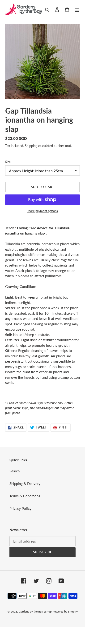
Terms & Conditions (24, 496)
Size (8, 162)
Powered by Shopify (65, 611)
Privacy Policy (20, 508)
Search (14, 471)
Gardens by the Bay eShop (35, 611)
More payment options (42, 211)
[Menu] (77, 9)
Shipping (31, 146)
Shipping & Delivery (24, 483)
